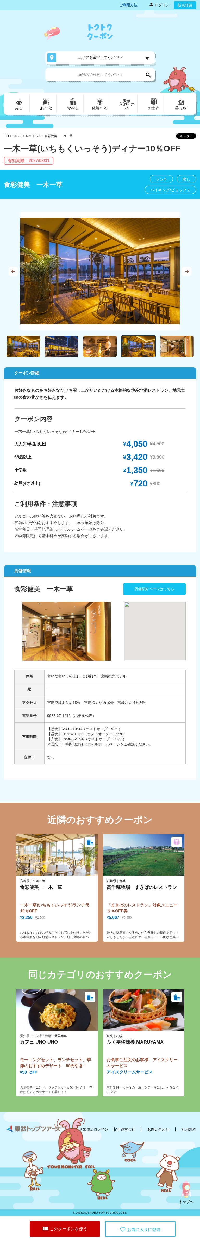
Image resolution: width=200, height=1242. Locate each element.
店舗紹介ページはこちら (154, 589)
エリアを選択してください (100, 57)
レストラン (33, 136)
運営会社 (128, 1129)
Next (186, 271)
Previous (13, 271)
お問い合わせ (158, 1129)
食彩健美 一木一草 (59, 136)
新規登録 (185, 5)
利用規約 (189, 1129)
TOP (7, 136)
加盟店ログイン (95, 1129)
